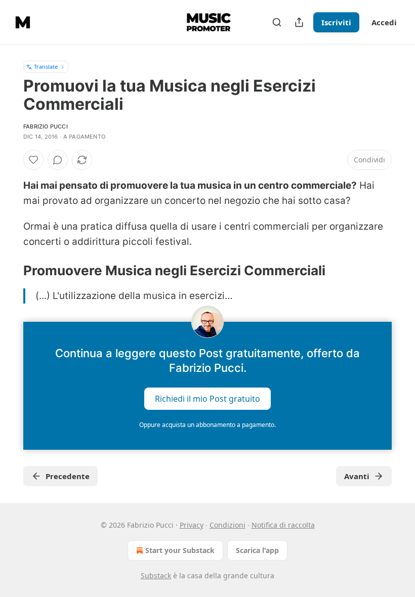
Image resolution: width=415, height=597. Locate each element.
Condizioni (227, 525)
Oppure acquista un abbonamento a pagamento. (207, 424)
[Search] (277, 22)
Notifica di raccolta (283, 525)
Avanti (356, 476)
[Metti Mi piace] (33, 160)
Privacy (191, 525)
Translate (46, 66)
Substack (156, 575)
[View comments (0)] (58, 160)
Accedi (384, 22)
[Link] (9, 271)
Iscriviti (336, 22)
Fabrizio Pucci (45, 126)
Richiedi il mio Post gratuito (207, 398)
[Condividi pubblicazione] (299, 22)
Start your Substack (180, 550)
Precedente (68, 476)
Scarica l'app (257, 550)
